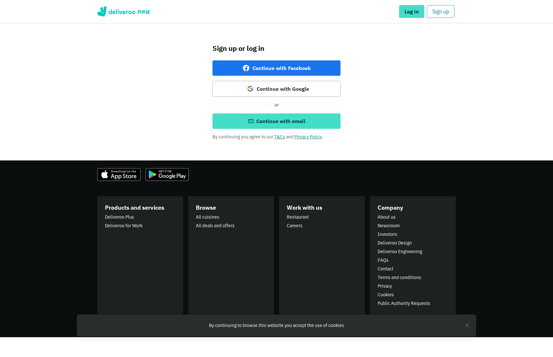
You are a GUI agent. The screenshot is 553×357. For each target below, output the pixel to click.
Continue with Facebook (281, 68)
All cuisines (207, 217)
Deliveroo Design (395, 243)
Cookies (386, 295)
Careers (294, 226)
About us (387, 217)
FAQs (383, 260)
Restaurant (298, 217)
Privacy (385, 286)
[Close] (467, 325)
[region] (276, 325)
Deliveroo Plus (119, 217)
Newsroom (389, 226)
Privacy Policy (308, 137)
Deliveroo (123, 11)
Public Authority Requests (404, 303)
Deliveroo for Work (123, 226)
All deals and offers (215, 226)
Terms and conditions (399, 277)
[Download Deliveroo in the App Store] (118, 174)
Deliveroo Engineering (400, 251)
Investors (387, 234)
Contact (385, 269)
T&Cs (279, 137)
